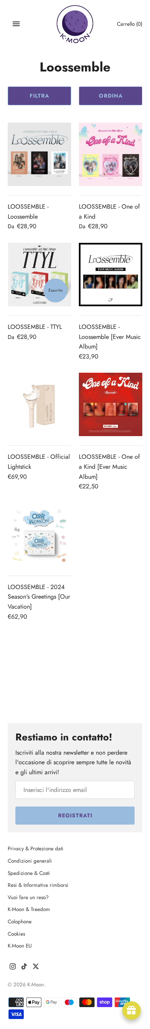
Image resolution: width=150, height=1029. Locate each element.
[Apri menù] (16, 23)
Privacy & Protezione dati (35, 848)
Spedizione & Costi (29, 873)
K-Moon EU (20, 945)
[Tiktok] (24, 967)
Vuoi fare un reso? (28, 897)
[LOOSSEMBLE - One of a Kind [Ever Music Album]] (110, 404)
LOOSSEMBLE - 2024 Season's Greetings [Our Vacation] (39, 597)
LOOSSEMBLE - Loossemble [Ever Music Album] (110, 336)
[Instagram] (13, 967)
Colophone (20, 921)
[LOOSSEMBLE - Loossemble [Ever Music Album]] (110, 274)
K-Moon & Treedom (29, 909)
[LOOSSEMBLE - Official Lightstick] (39, 404)
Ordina (111, 96)
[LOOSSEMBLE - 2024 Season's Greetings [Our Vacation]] (39, 534)
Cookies (16, 934)
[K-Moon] (75, 24)
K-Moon (35, 984)
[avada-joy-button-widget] (131, 1010)
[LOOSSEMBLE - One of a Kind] (110, 154)
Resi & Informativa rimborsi (38, 885)
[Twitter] (36, 967)
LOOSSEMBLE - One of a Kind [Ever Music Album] (109, 466)
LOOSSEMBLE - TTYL (35, 326)
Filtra (39, 96)
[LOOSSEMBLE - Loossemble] (39, 154)
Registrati (75, 815)
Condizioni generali (30, 861)
